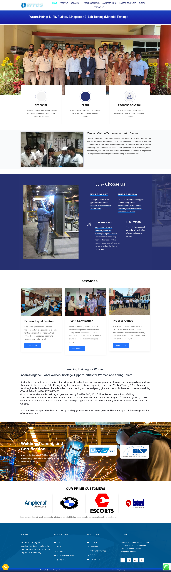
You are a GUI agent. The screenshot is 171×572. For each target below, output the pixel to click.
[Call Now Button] (5, 567)
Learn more (32, 345)
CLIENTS (142, 3)
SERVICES (74, 3)
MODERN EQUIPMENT (127, 3)
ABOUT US (64, 3)
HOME (54, 3)
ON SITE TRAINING (109, 3)
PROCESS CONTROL (92, 3)
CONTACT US (99, 7)
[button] (3, 60)
